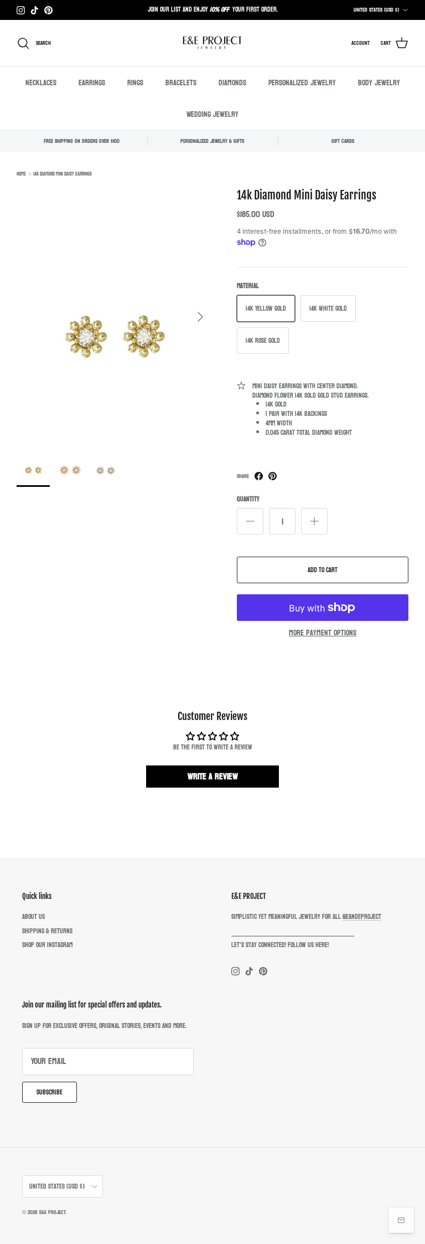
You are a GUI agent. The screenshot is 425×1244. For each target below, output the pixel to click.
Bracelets (180, 83)
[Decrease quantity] (250, 521)
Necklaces (40, 83)
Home (21, 173)
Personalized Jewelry (302, 83)
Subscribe (50, 1092)
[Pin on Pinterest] (272, 476)
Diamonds (232, 83)
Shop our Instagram (47, 945)
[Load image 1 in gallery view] (114, 311)
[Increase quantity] (314, 521)
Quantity (248, 499)
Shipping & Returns (47, 931)
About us (33, 917)
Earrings (92, 83)
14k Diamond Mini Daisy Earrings (62, 173)
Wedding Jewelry (212, 114)
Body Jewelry (379, 83)
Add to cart (323, 570)
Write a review (213, 776)
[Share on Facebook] (259, 476)
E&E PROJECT (52, 1212)
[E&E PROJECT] (212, 43)
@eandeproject (362, 917)
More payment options (322, 633)
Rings (135, 83)
